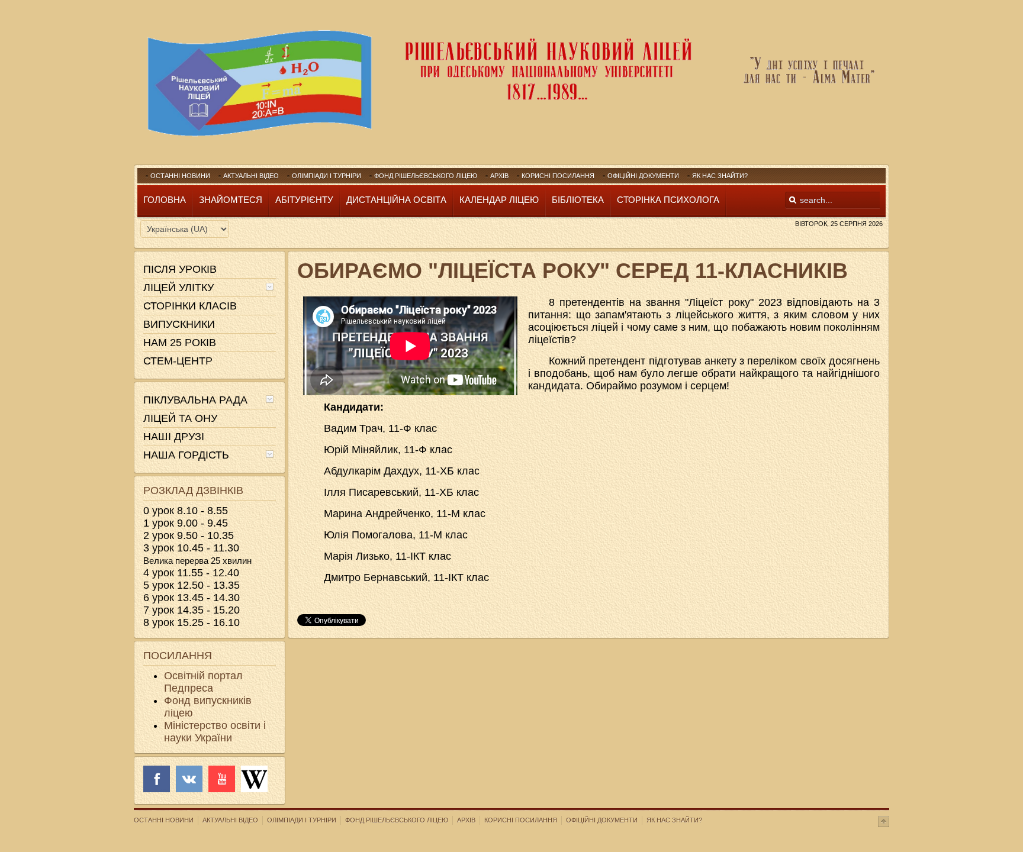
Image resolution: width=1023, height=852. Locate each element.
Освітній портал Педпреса (203, 682)
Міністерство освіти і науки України (215, 731)
